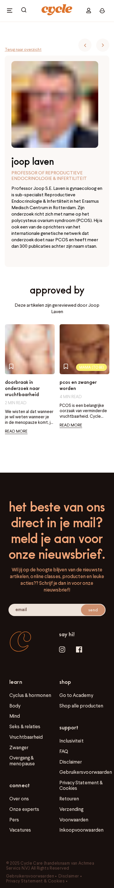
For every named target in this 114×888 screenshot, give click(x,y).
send (93, 609)
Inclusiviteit (71, 741)
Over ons (19, 799)
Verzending (71, 809)
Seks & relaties (24, 726)
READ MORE (16, 431)
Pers (14, 820)
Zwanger (18, 747)
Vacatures (20, 830)
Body (14, 706)
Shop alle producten (81, 706)
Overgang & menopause (22, 760)
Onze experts (24, 809)
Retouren (69, 799)
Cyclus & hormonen (30, 695)
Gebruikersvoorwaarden (85, 772)
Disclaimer (70, 762)
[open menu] (9, 10)
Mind (14, 716)
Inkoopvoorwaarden (81, 830)
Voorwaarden (74, 820)
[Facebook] (79, 650)
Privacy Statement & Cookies (81, 785)
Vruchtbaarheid (26, 737)
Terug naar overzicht (23, 49)
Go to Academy (76, 695)
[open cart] (24, 10)
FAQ (63, 751)
